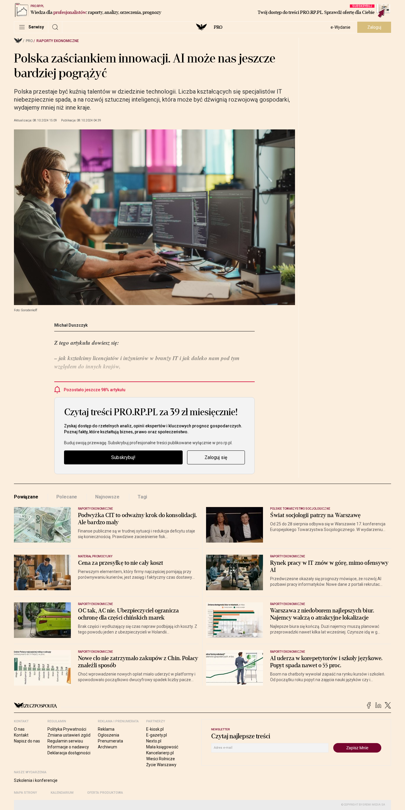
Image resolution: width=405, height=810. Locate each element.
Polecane (66, 497)
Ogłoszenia (108, 735)
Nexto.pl (153, 741)
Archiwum (107, 747)
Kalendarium (62, 793)
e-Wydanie (340, 27)
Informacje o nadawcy (68, 747)
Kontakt (21, 735)
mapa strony (25, 793)
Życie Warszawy (161, 764)
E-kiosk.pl (155, 729)
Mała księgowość (162, 747)
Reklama (106, 729)
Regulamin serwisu (65, 741)
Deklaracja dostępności (68, 752)
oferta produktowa (105, 793)
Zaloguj (374, 27)
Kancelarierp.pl (160, 752)
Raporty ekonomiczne (57, 41)
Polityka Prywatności (66, 729)
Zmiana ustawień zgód (68, 735)
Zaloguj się (216, 457)
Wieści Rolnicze (160, 758)
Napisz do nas (27, 741)
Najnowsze (107, 497)
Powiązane (26, 497)
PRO (218, 27)
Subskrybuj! (123, 457)
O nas (19, 729)
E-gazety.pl (156, 735)
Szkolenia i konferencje (36, 780)
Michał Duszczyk (71, 325)
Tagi (142, 497)
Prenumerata (110, 741)
